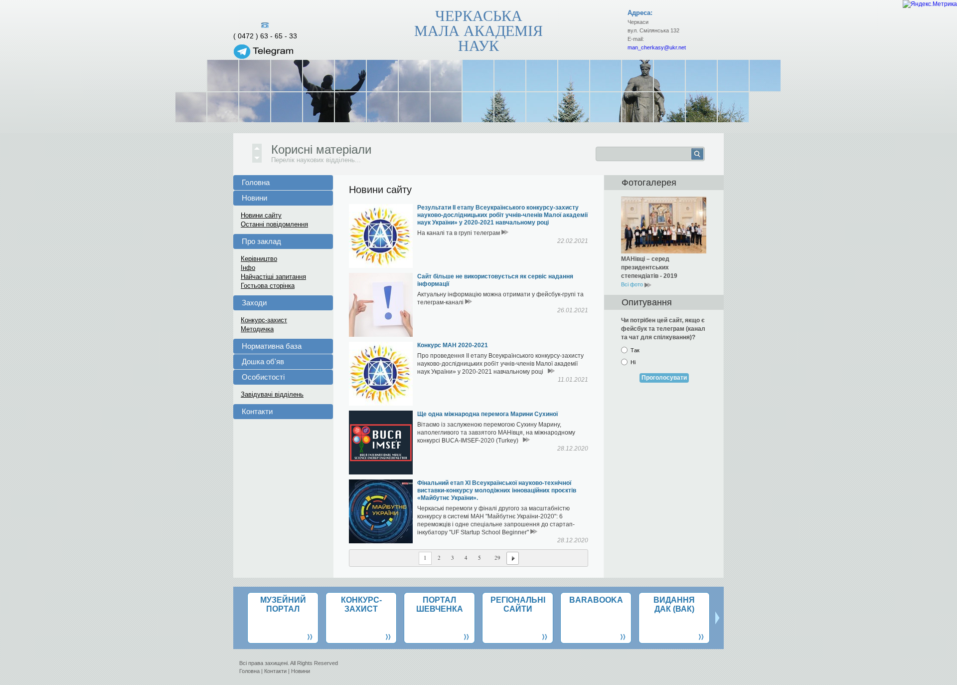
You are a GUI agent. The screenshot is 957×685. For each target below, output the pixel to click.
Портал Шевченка (439, 604)
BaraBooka (596, 600)
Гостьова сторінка (268, 285)
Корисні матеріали (321, 149)
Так (635, 350)
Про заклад (261, 241)
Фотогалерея (649, 183)
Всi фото (632, 284)
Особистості (263, 377)
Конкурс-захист (264, 320)
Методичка (257, 329)
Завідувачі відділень (272, 394)
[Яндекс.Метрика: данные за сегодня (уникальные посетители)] (930, 4)
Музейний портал (283, 604)
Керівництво (259, 258)
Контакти (257, 411)
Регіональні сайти (517, 604)
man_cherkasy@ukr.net (657, 47)
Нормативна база (272, 346)
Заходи (254, 302)
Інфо (248, 267)
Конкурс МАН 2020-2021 (452, 345)
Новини (254, 198)
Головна (256, 182)
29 (497, 557)
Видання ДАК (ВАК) (674, 604)
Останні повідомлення (274, 224)
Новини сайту (261, 215)
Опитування (647, 302)
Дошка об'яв (263, 361)
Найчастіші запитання (273, 276)
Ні (633, 362)
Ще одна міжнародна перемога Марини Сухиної (487, 414)
